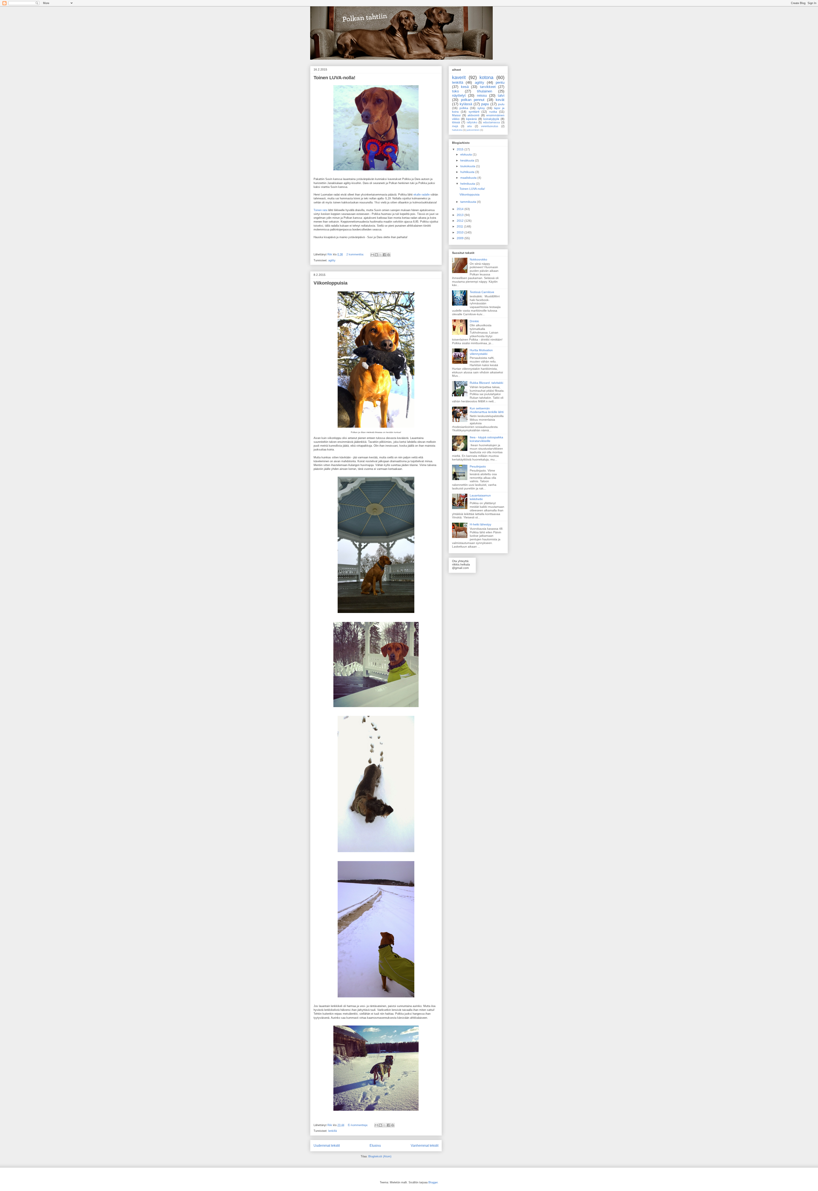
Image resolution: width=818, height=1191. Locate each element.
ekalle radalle (421, 194)
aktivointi (473, 115)
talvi (501, 95)
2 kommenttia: (355, 254)
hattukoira (457, 130)
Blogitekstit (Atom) (379, 1156)
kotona (486, 77)
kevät (500, 100)
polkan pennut (473, 100)
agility (332, 260)
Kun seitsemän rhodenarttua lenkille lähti (487, 410)
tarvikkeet (488, 87)
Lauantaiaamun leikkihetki (480, 497)
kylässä (466, 104)
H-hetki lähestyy (480, 524)
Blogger (433, 1182)
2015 (460, 149)
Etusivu (375, 1145)
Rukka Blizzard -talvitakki (486, 382)
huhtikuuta (467, 172)
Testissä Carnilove (482, 292)
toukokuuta (468, 166)
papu (485, 104)
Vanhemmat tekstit (424, 1145)
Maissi (456, 115)
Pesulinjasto (478, 466)
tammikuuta (468, 201)
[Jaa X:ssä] (380, 255)
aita (469, 126)
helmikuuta (468, 183)
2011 (460, 226)
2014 (460, 209)
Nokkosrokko (478, 259)
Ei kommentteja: (358, 1125)
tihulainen (484, 91)
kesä (465, 87)
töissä (456, 122)
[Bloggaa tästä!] (376, 255)
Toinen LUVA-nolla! (334, 77)
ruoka (493, 111)
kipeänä (471, 119)
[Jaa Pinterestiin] (388, 255)
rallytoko (472, 122)
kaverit (459, 77)
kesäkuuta (467, 160)
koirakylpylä (491, 119)
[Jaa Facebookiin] (384, 255)
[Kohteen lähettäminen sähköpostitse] (372, 255)
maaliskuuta (468, 177)
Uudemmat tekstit (327, 1145)
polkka (463, 108)
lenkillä (332, 1130)
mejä (455, 126)
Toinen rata (320, 210)
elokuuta (466, 154)
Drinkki (474, 321)
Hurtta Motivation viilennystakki (481, 351)
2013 (460, 215)
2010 (460, 232)
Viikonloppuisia (330, 283)
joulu (501, 104)
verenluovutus (489, 126)
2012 (460, 220)
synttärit (474, 111)
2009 (460, 238)
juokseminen (473, 130)
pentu (500, 83)
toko (455, 91)
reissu (482, 95)
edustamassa (491, 122)
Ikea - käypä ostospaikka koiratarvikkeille (486, 439)
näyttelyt (459, 95)
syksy (481, 108)
